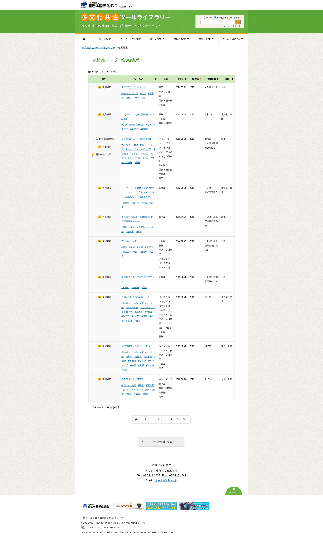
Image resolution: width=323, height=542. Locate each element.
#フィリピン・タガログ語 (138, 149)
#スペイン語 (134, 158)
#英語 (124, 125)
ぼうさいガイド (129, 241)
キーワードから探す (130, 39)
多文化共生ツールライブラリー (98, 47)
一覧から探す (104, 39)
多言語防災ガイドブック (133, 87)
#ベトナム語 (132, 307)
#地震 (136, 98)
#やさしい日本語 (129, 93)
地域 (227, 79)
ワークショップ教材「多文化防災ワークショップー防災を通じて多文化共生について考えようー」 (137, 192)
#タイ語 (135, 316)
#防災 (143, 93)
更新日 (181, 79)
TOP (84, 39)
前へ (137, 419)
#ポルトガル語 (128, 385)
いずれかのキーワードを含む (229, 18)
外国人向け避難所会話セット (135, 297)
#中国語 (134, 129)
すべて (209, 18)
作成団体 (211, 79)
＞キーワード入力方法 (231, 26)
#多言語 (141, 227)
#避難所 (144, 129)
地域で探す (180, 39)
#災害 (144, 98)
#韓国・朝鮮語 (136, 125)
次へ (185, 419)
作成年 (195, 79)
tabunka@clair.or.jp (166, 480)
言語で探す (205, 39)
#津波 (129, 98)
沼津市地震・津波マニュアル (135, 346)
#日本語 (134, 153)
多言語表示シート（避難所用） (136, 139)
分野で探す (156, 39)
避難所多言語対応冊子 (132, 379)
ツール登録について (233, 39)
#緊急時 (150, 365)
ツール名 (138, 79)
